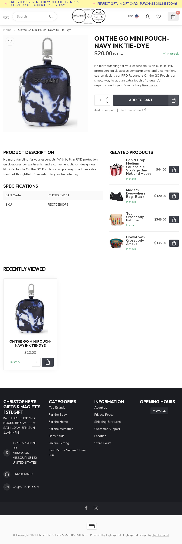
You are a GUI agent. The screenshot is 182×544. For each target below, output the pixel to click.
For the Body (58, 415)
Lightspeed (113, 535)
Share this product (132, 110)
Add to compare (104, 110)
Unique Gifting (59, 443)
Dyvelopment (160, 535)
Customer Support (107, 429)
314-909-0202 (23, 474)
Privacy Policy (103, 415)
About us (100, 407)
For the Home (58, 422)
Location (100, 436)
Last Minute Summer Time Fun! (67, 452)
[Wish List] (158, 16)
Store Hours (102, 443)
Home (7, 30)
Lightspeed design (135, 535)
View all (159, 411)
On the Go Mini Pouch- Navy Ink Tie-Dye (44, 30)
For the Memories (61, 429)
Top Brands (57, 407)
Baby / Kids (56, 436)
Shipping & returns (107, 422)
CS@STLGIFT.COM (26, 487)
